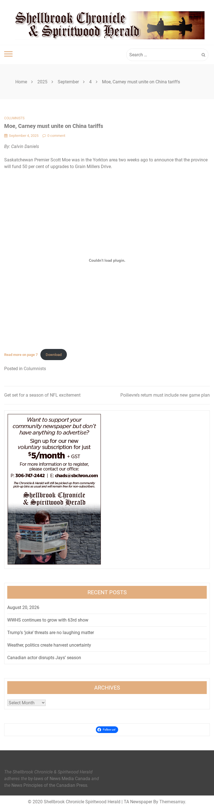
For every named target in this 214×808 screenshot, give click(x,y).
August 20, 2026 (23, 607)
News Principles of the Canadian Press (49, 785)
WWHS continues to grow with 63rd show (47, 620)
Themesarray (172, 801)
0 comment (56, 136)
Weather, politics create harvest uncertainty (49, 645)
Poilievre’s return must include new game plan (165, 395)
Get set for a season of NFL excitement (42, 395)
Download (54, 355)
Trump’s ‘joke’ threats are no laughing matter (50, 632)
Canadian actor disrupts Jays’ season (44, 657)
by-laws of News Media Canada (59, 778)
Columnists (14, 118)
